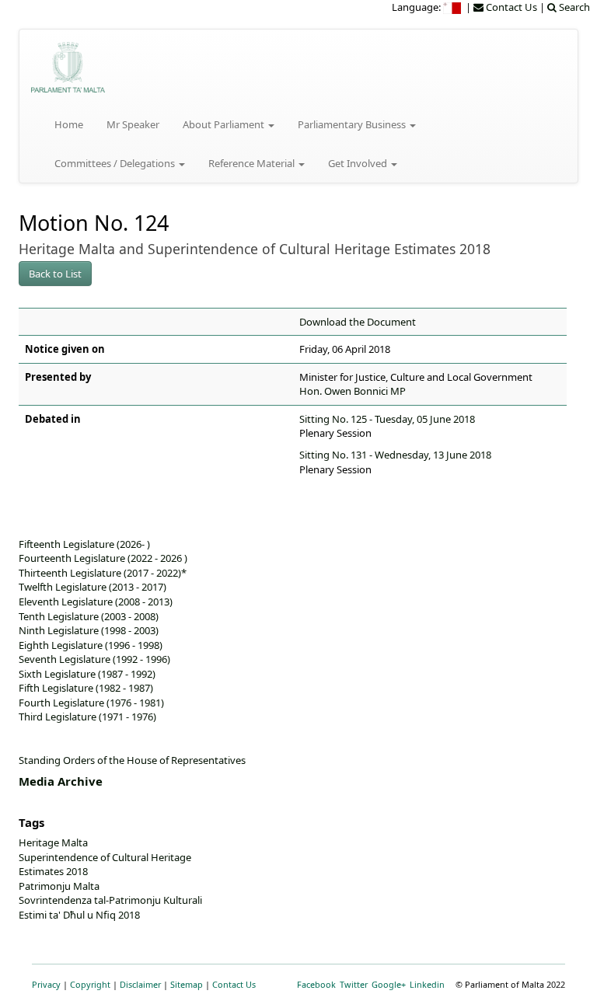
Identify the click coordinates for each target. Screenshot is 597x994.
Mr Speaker (132, 124)
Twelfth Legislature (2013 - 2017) (92, 587)
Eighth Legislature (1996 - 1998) (90, 645)
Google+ (389, 984)
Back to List (55, 274)
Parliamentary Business (353, 124)
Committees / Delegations (115, 163)
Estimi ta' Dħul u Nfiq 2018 (79, 915)
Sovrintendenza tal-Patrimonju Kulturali (110, 900)
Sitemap (186, 984)
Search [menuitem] (573, 7)
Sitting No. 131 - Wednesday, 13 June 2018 (395, 455)
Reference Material (252, 163)
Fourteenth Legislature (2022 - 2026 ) (103, 558)
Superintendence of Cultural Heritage (105, 857)
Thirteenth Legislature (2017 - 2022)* (103, 573)
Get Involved (358, 163)
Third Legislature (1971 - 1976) (87, 717)
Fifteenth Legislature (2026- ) (84, 544)
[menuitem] (453, 7)
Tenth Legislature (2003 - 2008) (89, 616)
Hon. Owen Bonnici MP (352, 391)
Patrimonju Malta (59, 886)
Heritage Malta (53, 842)
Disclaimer (140, 984)
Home (68, 124)
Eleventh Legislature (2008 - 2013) (96, 602)
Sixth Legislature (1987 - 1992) (87, 674)
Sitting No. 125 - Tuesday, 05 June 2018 (387, 419)
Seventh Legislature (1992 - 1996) (94, 659)
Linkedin (427, 984)
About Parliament (225, 124)
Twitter (354, 984)
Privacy (46, 984)
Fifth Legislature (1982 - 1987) (86, 688)
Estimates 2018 (53, 871)
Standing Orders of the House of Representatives (132, 760)
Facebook (316, 984)
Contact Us (234, 984)
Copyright (90, 984)
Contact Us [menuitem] (510, 7)
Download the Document (357, 322)
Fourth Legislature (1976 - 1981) (91, 703)
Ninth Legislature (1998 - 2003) (89, 630)
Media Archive (61, 781)
